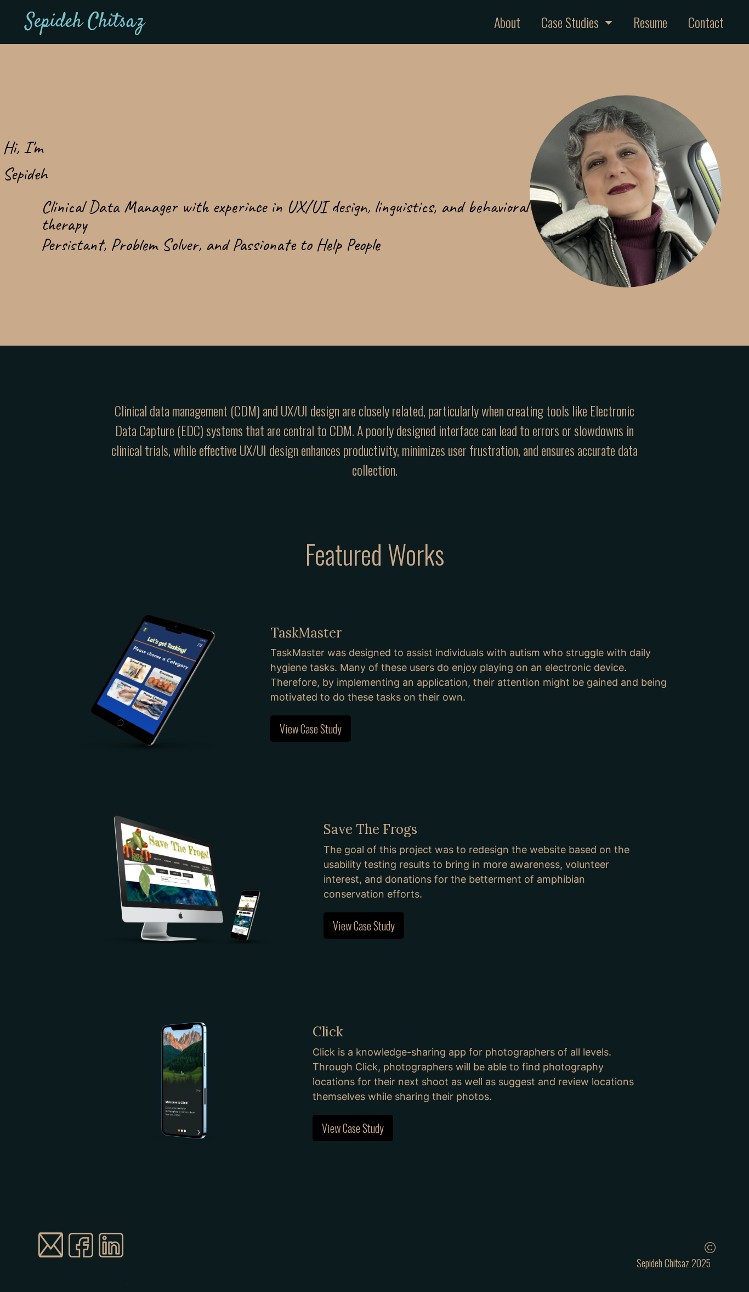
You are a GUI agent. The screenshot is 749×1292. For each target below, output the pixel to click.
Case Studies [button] (571, 22)
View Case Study (311, 728)
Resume (650, 22)
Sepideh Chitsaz (84, 22)
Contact (706, 22)
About (515, 22)
